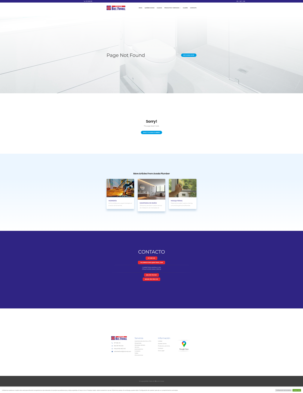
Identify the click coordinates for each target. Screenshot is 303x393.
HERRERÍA (112, 201)
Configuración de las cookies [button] (283, 390)
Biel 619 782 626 (118, 345)
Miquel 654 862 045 (120, 348)
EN (244, 1)
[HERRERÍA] (120, 188)
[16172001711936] (184, 341)
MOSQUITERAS (176, 201)
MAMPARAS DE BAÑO (148, 203)
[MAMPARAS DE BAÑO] (151, 189)
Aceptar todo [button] (296, 390)
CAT (241, 1)
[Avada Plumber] (116, 6)
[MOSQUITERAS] (182, 188)
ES (237, 1)
